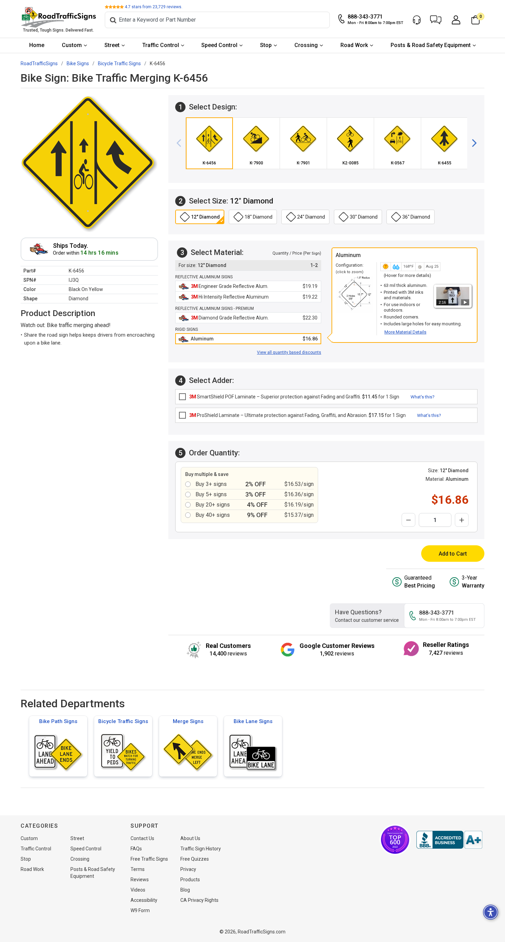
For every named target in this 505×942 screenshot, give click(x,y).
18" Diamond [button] (258, 217)
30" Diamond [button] (364, 217)
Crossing (306, 45)
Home (36, 45)
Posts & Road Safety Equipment (431, 45)
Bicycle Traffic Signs (123, 721)
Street (112, 45)
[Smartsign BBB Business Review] (449, 840)
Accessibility (144, 900)
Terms (138, 869)
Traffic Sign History (200, 848)
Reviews (140, 879)
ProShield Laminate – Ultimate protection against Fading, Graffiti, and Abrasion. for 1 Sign (297, 415)
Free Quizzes (194, 859)
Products (190, 879)
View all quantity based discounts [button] (289, 352)
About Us (190, 838)
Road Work (354, 45)
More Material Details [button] (405, 332)
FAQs (136, 848)
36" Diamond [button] (416, 217)
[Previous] (181, 143)
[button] (435, 19)
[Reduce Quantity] (408, 520)
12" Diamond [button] (205, 217)
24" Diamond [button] (311, 217)
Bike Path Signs (58, 721)
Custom (72, 45)
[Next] (472, 143)
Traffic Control (160, 45)
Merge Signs (188, 721)
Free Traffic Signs (149, 859)
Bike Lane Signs (253, 721)
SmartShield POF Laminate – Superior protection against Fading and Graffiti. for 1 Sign (294, 396)
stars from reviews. (153, 6)
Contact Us (142, 838)
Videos (138, 890)
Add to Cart (453, 553)
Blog (185, 890)
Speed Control (219, 45)
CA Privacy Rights (199, 900)
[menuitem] (37, 45)
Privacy (188, 869)
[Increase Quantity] (462, 520)
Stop (266, 45)
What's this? (423, 396)
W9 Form (140, 910)
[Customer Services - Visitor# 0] (416, 19)
